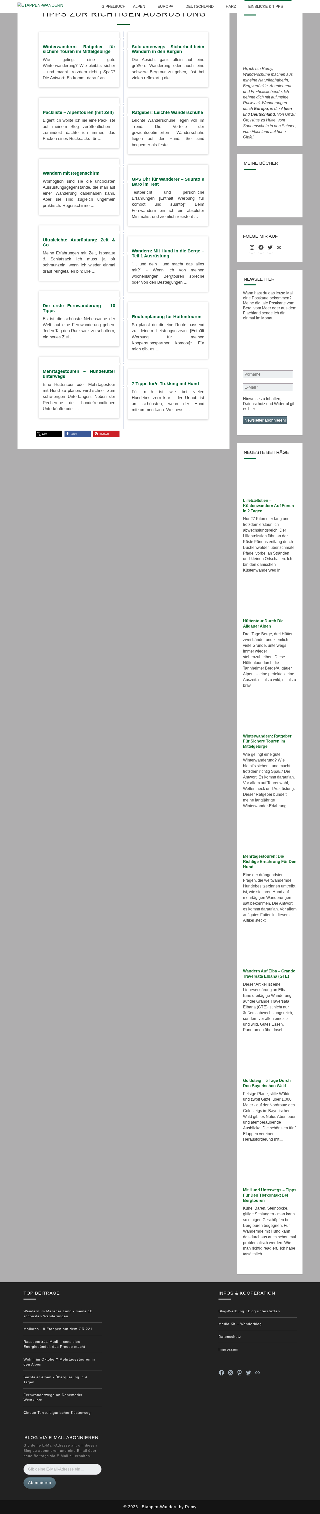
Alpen (139, 6)
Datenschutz (229, 1337)
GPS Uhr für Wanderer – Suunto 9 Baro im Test (168, 182)
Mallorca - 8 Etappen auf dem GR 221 (58, 1329)
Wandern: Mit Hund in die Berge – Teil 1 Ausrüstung (168, 253)
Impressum (228, 1349)
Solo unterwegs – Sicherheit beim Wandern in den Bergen (168, 49)
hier (251, 409)
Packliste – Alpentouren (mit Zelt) (78, 112)
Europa (165, 6)
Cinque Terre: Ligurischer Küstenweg (57, 1413)
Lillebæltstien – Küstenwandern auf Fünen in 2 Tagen (268, 505)
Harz (231, 6)
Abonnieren (39, 1483)
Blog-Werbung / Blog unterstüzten (249, 1311)
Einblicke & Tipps (265, 6)
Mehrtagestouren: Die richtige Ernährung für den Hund (269, 861)
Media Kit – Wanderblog (240, 1324)
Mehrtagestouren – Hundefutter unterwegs (79, 374)
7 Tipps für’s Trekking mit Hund (165, 383)
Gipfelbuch (114, 6)
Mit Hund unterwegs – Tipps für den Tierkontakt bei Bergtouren (269, 1195)
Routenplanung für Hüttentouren (167, 316)
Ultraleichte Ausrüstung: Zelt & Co (79, 242)
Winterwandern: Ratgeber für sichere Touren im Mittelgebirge (79, 49)
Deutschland (200, 6)
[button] (49, 434)
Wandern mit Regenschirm (71, 173)
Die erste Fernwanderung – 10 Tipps (79, 308)
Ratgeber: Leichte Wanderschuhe (167, 112)
